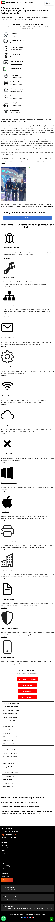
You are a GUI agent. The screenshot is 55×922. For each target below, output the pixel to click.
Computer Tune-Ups (9, 277)
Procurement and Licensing (10, 706)
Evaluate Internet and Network (11, 756)
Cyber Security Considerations (11, 760)
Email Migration (7, 730)
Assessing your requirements (11, 703)
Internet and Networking (10, 713)
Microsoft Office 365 (8, 776)
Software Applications (7, 599)
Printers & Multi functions (8, 541)
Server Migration (7, 733)
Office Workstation (8, 786)
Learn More (6, 258)
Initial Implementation (9, 720)
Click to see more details (16, 36)
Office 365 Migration (8, 740)
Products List (5, 863)
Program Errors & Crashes (8, 454)
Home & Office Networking (11, 305)
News (3, 850)
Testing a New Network (9, 767)
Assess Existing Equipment (10, 753)
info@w (14, 204)
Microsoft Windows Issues (9, 483)
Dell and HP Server (8, 783)
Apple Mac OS (5, 512)
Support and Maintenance (10, 717)
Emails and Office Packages (11, 710)
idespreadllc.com (21, 204)
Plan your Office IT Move (10, 749)
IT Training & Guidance (7, 570)
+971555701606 (28, 19)
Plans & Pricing (5, 866)
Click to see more (14, 84)
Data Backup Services (7, 425)
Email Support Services (7, 337)
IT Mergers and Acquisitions (11, 737)
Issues (9, 367)
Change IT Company (8, 743)
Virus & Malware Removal (11, 247)
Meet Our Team (5, 848)
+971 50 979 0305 (24, 811)
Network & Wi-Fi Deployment (11, 763)
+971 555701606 (14, 811)
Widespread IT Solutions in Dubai (19, 2)
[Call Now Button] (52, 919)
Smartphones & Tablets (7, 657)
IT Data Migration (8, 726)
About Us (4, 845)
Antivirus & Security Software (9, 628)
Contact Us (4, 853)
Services (3, 861)
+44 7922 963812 (38, 811)
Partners (3, 868)
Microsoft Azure (7, 779)
